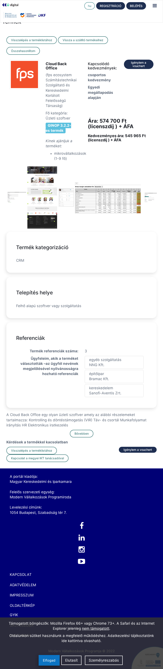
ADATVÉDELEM (23, 585)
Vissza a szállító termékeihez (83, 40)
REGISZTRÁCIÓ (110, 6)
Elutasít (71, 660)
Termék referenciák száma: (54, 351)
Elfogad (49, 660)
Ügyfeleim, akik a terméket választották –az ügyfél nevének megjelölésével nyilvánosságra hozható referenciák (49, 366)
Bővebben (81, 433)
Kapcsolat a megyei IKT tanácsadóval (37, 458)
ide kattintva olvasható (81, 641)
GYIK (14, 615)
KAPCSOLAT (21, 574)
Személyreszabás (104, 660)
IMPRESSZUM (22, 595)
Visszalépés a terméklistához (31, 40)
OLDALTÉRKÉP (22, 605)
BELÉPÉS (136, 6)
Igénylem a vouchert (138, 64)
